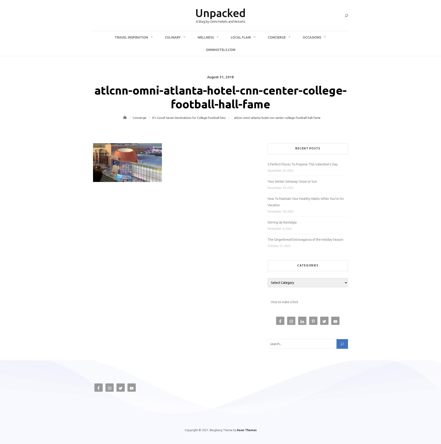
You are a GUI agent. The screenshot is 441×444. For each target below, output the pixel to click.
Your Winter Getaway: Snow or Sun (292, 181)
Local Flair (241, 37)
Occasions (312, 37)
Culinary (173, 37)
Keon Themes (247, 430)
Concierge (277, 37)
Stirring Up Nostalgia (282, 222)
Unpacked (220, 13)
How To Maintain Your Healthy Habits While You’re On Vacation (306, 202)
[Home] (125, 118)
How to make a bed (284, 302)
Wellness (206, 37)
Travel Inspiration (131, 37)
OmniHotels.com (220, 50)
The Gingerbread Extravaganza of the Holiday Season (305, 239)
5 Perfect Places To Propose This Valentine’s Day (303, 164)
